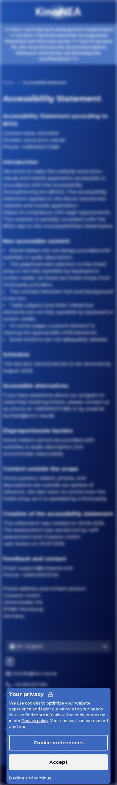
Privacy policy (34, 720)
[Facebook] (10, 661)
